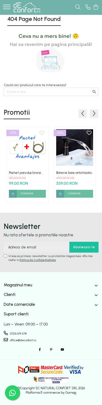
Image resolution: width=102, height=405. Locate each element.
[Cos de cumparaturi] (95, 7)
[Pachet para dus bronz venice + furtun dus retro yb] (27, 147)
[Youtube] (62, 350)
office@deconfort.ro (22, 340)
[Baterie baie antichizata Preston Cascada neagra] (74, 147)
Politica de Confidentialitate (38, 260)
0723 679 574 (18, 333)
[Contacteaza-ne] (88, 7)
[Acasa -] (27, 7)
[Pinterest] (51, 350)
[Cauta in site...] (77, 7)
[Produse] (6, 7)
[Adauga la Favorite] (42, 133)
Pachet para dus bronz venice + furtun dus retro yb (26, 173)
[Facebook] (40, 350)
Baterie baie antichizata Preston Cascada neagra (74, 173)
